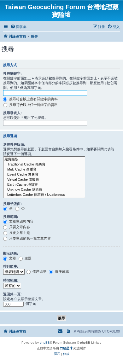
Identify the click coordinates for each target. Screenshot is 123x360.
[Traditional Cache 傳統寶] (44, 164)
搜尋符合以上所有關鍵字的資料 (33, 99)
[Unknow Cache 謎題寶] (44, 189)
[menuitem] (18, 27)
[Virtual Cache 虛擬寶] (44, 179)
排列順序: (10, 266)
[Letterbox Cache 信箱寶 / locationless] (44, 194)
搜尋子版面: (12, 204)
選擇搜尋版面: (14, 144)
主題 (28, 258)
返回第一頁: (12, 294)
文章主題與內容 (20, 221)
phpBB (45, 342)
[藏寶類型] (44, 159)
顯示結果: (10, 253)
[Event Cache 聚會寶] (44, 174)
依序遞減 (61, 271)
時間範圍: (10, 280)
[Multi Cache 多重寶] (44, 169)
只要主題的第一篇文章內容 (29, 238)
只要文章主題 (19, 233)
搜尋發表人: (12, 113)
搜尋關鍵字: (12, 73)
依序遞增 (39, 271)
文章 (12, 258)
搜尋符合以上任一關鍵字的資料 (33, 105)
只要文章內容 (19, 227)
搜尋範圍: (10, 216)
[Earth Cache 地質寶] (44, 184)
